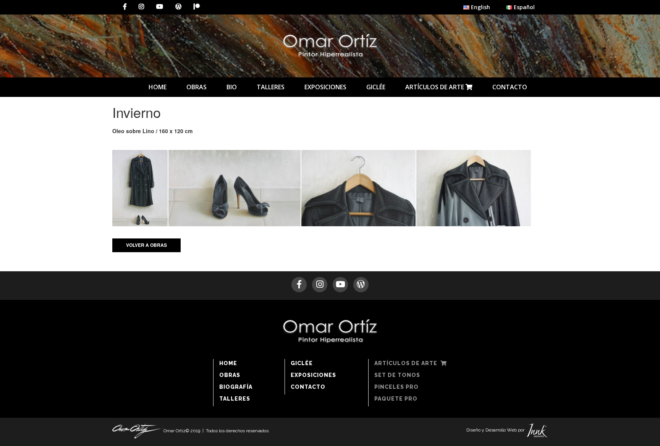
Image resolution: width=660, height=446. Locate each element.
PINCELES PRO (396, 387)
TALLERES (271, 87)
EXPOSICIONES (325, 87)
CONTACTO (509, 87)
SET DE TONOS (397, 375)
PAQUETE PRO (395, 399)
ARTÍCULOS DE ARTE (435, 87)
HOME (158, 87)
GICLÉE (375, 87)
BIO (231, 87)
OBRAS (196, 87)
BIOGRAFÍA (235, 387)
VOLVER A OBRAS (146, 245)
